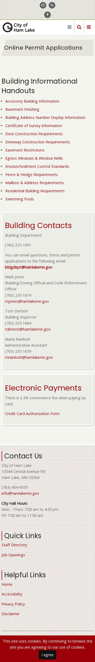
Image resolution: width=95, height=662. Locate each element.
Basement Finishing (22, 109)
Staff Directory (14, 544)
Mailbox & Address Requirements (34, 182)
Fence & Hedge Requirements (31, 174)
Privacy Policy (13, 604)
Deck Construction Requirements (34, 133)
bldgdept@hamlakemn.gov (28, 267)
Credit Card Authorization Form (32, 413)
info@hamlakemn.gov (20, 493)
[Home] (20, 26)
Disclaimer (11, 613)
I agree (47, 654)
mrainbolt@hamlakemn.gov (29, 357)
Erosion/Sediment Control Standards (37, 166)
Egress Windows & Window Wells (34, 158)
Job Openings (13, 554)
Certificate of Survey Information (33, 125)
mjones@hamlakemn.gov (27, 301)
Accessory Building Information (32, 101)
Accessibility (12, 594)
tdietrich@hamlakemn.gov (27, 329)
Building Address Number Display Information (45, 117)
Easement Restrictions (24, 150)
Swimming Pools (19, 198)
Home (7, 584)
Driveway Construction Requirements (37, 141)
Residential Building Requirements (35, 190)
